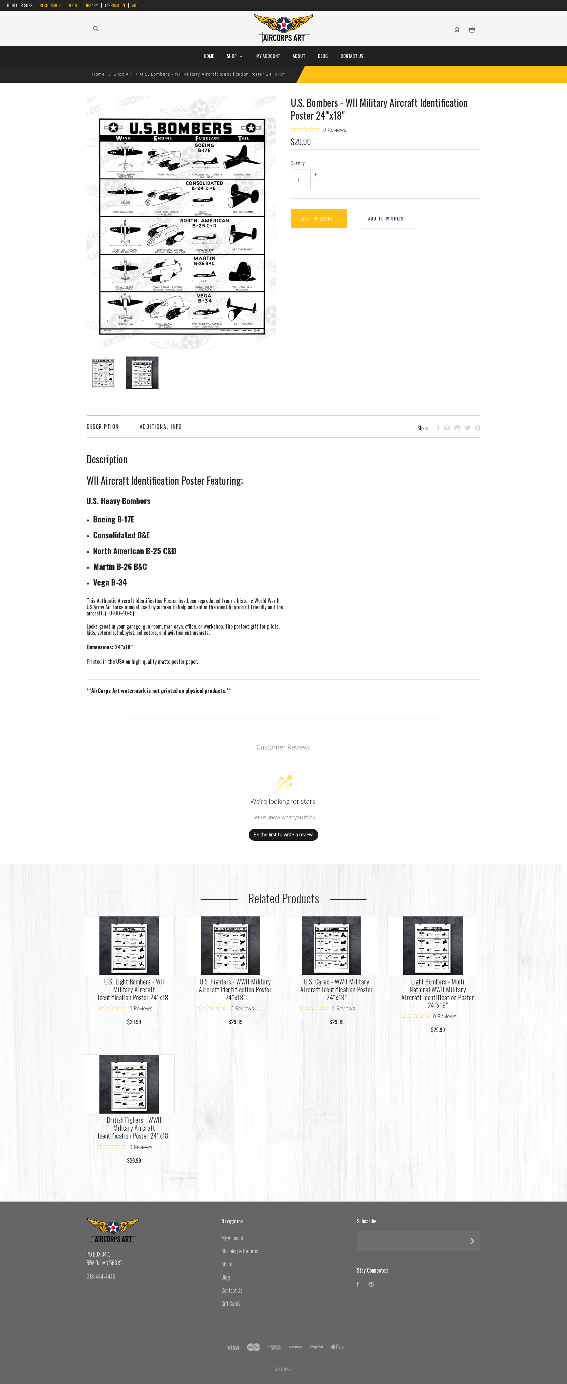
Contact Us (352, 55)
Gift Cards (231, 1303)
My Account (268, 55)
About (299, 55)
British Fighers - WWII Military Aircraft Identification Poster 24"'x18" (134, 1128)
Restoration (50, 5)
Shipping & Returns (239, 1251)
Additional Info (161, 426)
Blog (323, 55)
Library (91, 5)
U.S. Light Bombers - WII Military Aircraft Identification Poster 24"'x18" (134, 989)
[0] (472, 29)
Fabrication (115, 5)
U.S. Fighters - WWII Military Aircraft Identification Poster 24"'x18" (235, 989)
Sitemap (283, 1369)
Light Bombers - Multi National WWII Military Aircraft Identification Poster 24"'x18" (437, 993)
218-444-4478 (101, 1276)
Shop (232, 55)
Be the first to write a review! (283, 834)
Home (209, 55)
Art (135, 5)
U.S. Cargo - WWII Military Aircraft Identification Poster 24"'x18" (336, 989)
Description (103, 426)
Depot (72, 5)
